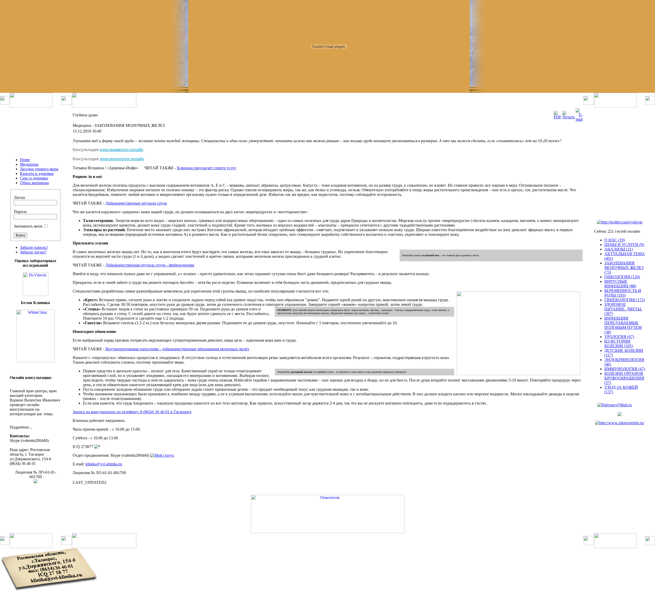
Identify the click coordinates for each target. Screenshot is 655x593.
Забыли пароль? (34, 247)
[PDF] (557, 117)
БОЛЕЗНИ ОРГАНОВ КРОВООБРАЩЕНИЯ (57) (624, 378)
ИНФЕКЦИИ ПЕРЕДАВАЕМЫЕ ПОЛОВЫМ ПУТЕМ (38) (623, 325)
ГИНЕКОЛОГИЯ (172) (624, 300)
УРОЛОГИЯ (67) (619, 336)
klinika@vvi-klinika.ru (103, 464)
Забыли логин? (33, 252)
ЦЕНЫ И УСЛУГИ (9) (624, 244)
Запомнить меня (28, 226)
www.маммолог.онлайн (121, 150)
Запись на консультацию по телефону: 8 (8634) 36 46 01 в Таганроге (132, 412)
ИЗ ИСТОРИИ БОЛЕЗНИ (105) (618, 343)
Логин (19, 197)
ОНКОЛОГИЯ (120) (622, 277)
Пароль (20, 211)
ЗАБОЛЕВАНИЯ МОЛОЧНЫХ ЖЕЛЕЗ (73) (623, 267)
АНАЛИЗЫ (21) (618, 249)
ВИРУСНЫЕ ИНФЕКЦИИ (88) (620, 283)
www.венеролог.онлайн (122, 159)
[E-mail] (579, 119)
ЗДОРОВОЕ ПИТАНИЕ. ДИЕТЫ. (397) (623, 309)
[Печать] (568, 117)
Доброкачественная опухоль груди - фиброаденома (149, 265)
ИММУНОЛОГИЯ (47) (624, 369)
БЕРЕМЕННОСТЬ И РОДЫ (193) (622, 292)
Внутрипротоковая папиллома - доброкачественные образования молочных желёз (177, 349)
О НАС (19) (614, 240)
